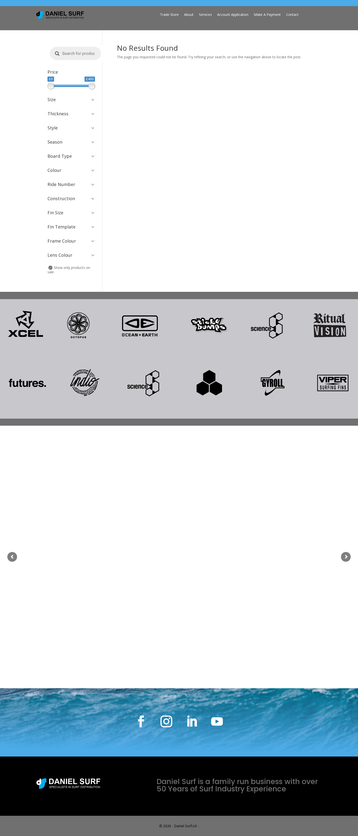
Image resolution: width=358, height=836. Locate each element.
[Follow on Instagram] (166, 721)
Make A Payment (267, 15)
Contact (292, 15)
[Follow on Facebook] (141, 721)
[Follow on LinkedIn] (191, 721)
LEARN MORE (179, 514)
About (189, 15)
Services (205, 15)
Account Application (232, 15)
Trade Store (169, 15)
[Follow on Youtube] (217, 721)
